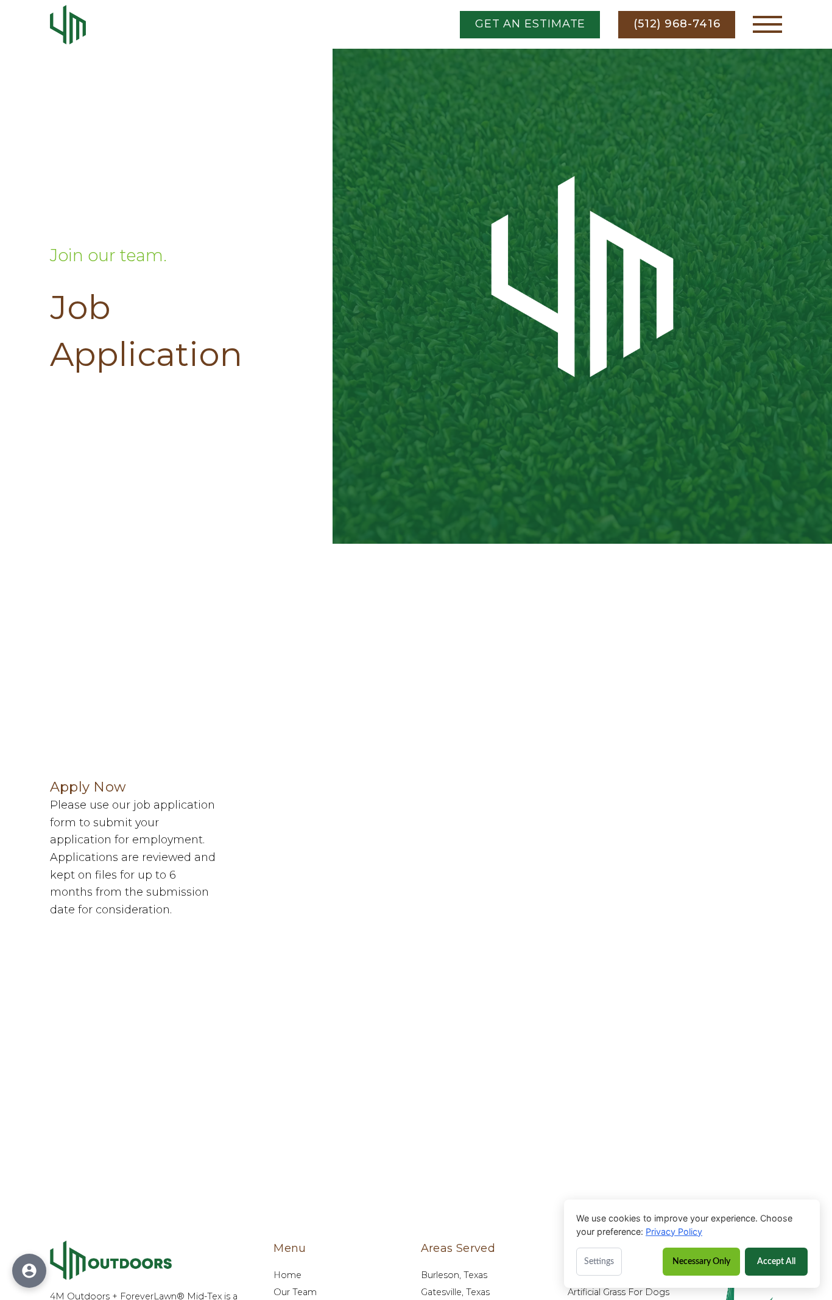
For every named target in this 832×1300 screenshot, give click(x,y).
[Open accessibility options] (29, 1271)
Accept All (776, 1261)
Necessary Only (701, 1261)
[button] (767, 24)
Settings (599, 1261)
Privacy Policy (674, 1231)
